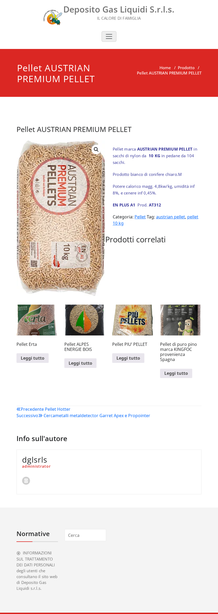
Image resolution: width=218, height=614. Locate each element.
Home (165, 67)
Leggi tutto (32, 358)
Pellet (140, 217)
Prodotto (186, 67)
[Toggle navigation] (109, 36)
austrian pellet (170, 217)
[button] (96, 149)
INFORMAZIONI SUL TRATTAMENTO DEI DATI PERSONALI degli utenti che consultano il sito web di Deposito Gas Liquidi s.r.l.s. (36, 570)
